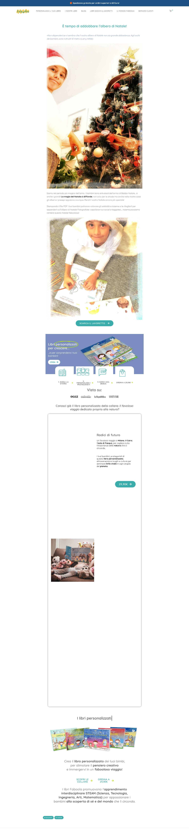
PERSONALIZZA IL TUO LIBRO (48, 11)
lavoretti (49, 817)
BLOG (83, 11)
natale (59, 817)
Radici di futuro (108, 435)
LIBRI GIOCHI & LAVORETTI (101, 11)
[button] (94, 323)
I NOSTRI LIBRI (71, 11)
